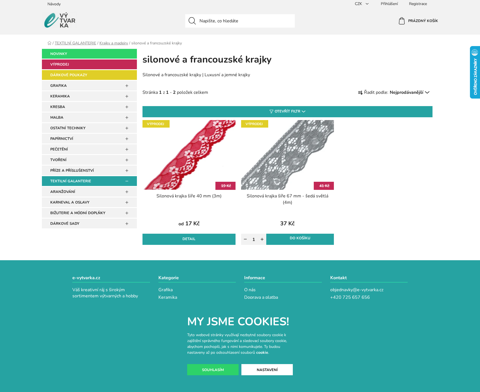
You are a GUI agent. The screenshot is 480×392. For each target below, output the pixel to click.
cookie (262, 352)
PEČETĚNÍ (59, 149)
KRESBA (57, 106)
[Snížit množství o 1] (245, 239)
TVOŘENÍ (58, 159)
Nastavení (267, 369)
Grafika (165, 290)
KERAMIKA (60, 96)
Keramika (167, 297)
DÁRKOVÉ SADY (64, 223)
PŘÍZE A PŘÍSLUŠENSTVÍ (72, 170)
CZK (359, 3)
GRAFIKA (58, 85)
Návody (54, 4)
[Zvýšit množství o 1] (262, 239)
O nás (250, 290)
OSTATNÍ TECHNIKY (67, 128)
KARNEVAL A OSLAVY (69, 202)
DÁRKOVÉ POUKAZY (68, 75)
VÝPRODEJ (59, 64)
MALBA (56, 117)
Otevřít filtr (287, 111)
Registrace (418, 3)
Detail (188, 239)
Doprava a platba (261, 297)
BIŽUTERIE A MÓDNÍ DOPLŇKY (77, 213)
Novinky (58, 53)
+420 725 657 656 (350, 297)
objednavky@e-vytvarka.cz (356, 290)
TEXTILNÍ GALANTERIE (70, 181)
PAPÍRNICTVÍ (61, 138)
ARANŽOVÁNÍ (62, 191)
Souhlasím (213, 369)
